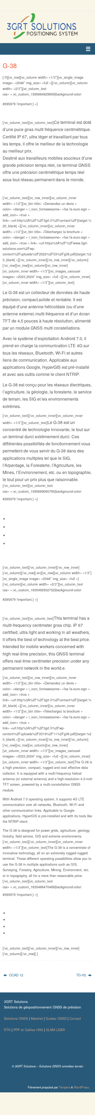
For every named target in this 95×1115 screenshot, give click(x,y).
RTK (7, 1029)
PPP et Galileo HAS (28, 1029)
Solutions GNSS (16, 1018)
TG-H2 (81, 975)
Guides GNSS (56, 1018)
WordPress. (82, 1087)
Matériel (37, 1018)
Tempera (64, 1087)
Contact (75, 1018)
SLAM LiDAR (55, 1029)
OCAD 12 (15, 975)
